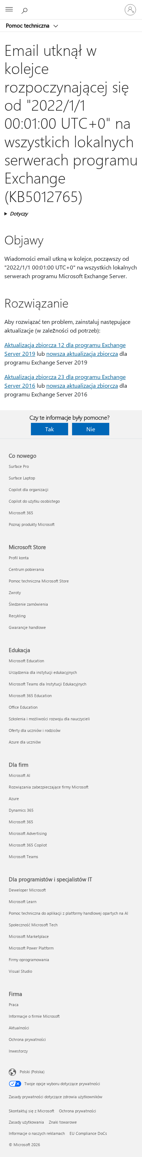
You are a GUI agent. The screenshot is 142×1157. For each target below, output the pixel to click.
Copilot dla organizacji (28, 489)
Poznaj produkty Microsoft (32, 524)
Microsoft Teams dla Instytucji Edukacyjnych (47, 684)
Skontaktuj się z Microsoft (31, 1110)
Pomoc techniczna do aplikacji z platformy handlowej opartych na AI (68, 913)
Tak (49, 429)
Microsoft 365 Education (30, 695)
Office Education (23, 707)
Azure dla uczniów (25, 742)
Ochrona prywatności (27, 1039)
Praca (14, 1004)
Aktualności (19, 1027)
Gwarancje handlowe (27, 627)
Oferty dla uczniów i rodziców (34, 730)
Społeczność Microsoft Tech (33, 924)
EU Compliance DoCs (88, 1133)
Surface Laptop (22, 478)
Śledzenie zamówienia (28, 604)
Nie (90, 429)
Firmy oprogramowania (29, 959)
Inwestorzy (18, 1051)
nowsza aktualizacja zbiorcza (82, 353)
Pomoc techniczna (28, 25)
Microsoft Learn (22, 901)
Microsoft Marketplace (29, 936)
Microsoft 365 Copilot (28, 845)
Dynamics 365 (21, 810)
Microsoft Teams (23, 856)
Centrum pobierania (26, 569)
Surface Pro (19, 466)
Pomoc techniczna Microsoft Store (39, 581)
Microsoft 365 (21, 512)
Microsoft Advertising (28, 833)
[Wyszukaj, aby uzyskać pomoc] (25, 9)
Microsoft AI (19, 775)
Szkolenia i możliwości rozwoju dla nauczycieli (49, 718)
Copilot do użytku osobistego (34, 501)
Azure (14, 798)
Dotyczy (19, 213)
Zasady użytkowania (26, 1122)
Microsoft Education (26, 660)
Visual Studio (20, 971)
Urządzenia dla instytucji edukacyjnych (43, 672)
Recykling (17, 615)
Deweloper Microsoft (27, 890)
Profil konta (19, 557)
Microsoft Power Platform (31, 948)
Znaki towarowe (63, 1122)
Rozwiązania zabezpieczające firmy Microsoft (48, 787)
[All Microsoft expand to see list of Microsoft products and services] (9, 9)
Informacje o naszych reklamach (37, 1133)
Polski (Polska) (32, 1071)
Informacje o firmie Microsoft (34, 1016)
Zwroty (15, 592)
